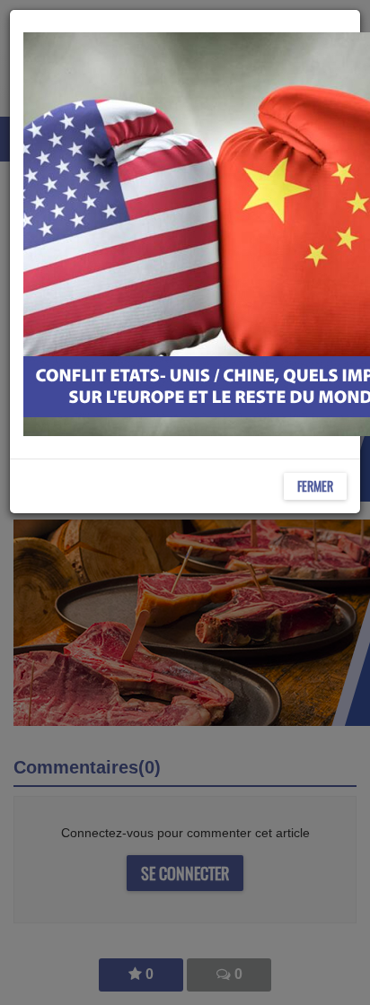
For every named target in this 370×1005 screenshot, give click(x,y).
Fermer (315, 485)
